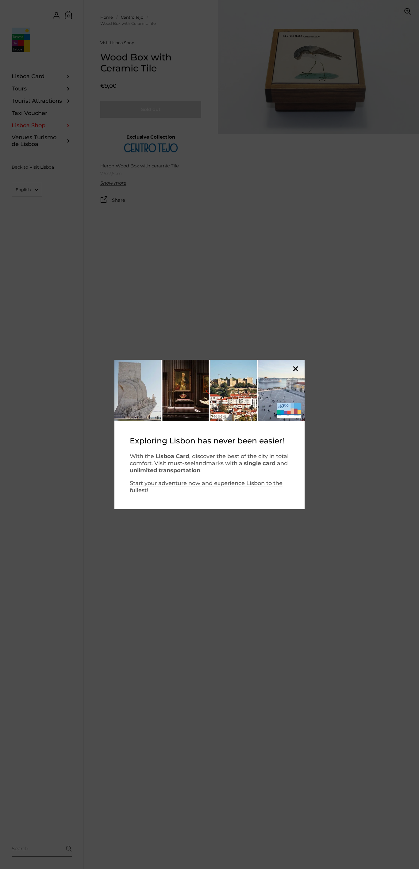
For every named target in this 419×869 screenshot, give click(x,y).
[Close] (295, 369)
